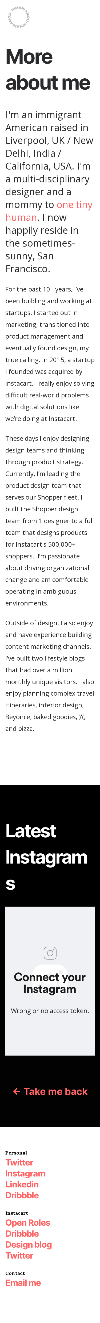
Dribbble (22, 1233)
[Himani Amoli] (18, 17)
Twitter (19, 1255)
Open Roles (27, 1222)
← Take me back (50, 1091)
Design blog (28, 1244)
